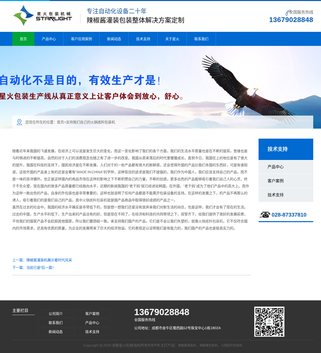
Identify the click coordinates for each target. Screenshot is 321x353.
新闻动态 (114, 39)
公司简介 (56, 314)
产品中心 (49, 39)
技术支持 (143, 39)
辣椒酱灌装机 (187, 345)
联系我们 (201, 39)
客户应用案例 (81, 39)
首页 (23, 39)
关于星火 (172, 39)
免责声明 (154, 345)
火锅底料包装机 (95, 200)
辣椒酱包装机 (209, 345)
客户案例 (276, 181)
